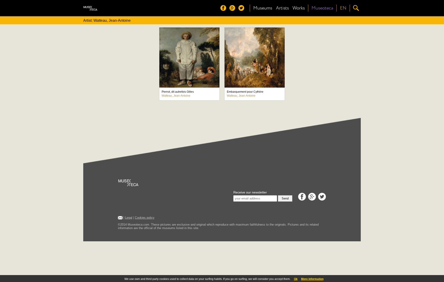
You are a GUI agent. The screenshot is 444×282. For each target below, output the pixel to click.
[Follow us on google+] (233, 10)
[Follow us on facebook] (224, 10)
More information (312, 279)
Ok (296, 279)
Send (285, 198)
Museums (262, 8)
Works (299, 8)
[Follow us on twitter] (242, 10)
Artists (282, 8)
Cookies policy (144, 217)
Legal (128, 217)
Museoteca (322, 8)
